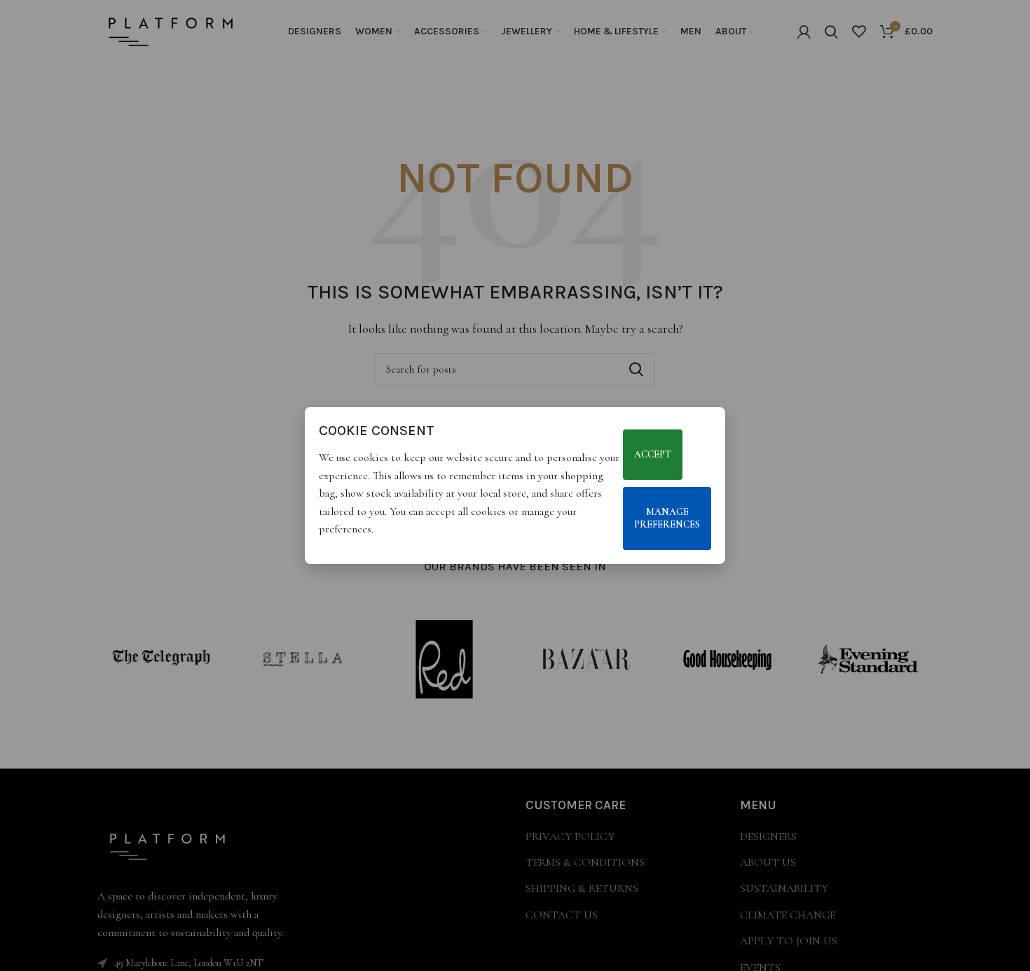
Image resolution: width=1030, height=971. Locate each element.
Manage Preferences (667, 518)
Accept (652, 454)
